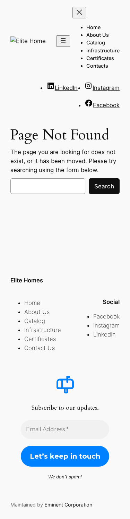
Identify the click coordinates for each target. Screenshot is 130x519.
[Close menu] (79, 12)
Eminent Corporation (68, 505)
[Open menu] (63, 41)
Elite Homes (26, 280)
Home (32, 302)
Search (104, 186)
